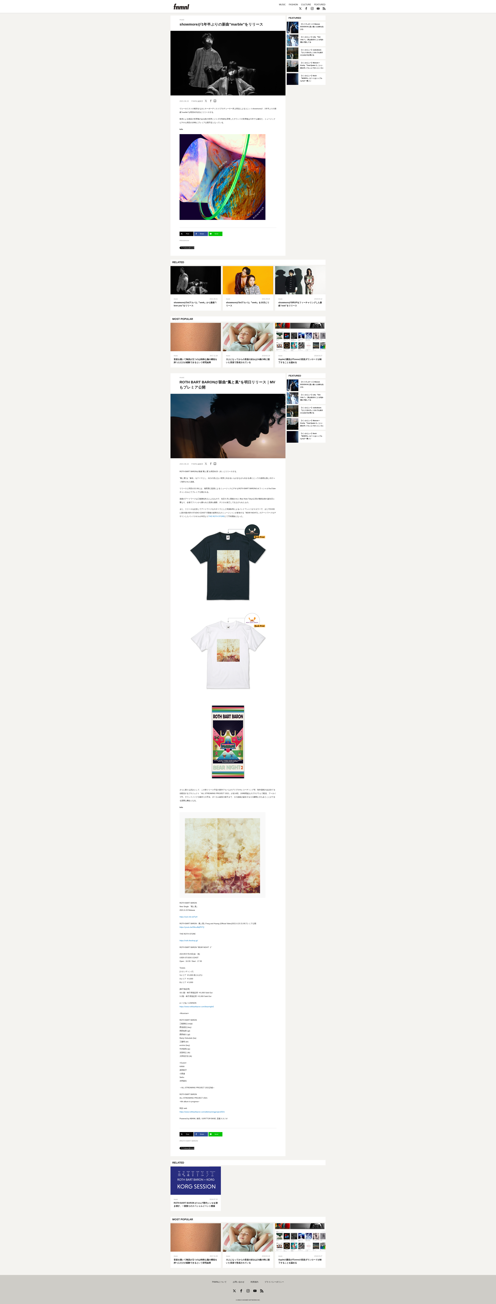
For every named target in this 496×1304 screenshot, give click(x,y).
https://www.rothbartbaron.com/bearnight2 (197, 1007)
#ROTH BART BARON (189, 1141)
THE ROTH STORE (216, 516)
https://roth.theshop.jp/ (189, 940)
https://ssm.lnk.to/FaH (188, 917)
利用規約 (254, 1282)
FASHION (293, 4)
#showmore (184, 240)
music (182, 20)
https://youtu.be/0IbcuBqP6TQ (192, 927)
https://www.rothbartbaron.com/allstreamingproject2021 (202, 1112)
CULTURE (306, 4)
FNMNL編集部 (197, 101)
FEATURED (320, 4)
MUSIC (282, 4)
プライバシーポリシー (274, 1282)
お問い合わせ (238, 1282)
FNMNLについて (219, 1282)
